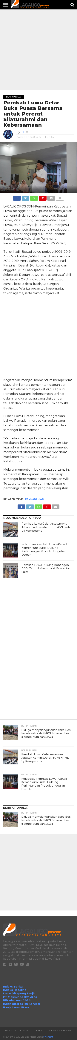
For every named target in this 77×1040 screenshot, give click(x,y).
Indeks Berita (13, 986)
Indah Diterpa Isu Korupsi (21, 1004)
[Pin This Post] (43, 197)
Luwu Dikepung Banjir (19, 993)
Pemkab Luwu (34, 499)
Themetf (48, 1037)
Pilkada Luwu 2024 (17, 1000)
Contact (25, 1030)
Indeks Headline (14, 990)
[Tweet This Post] (25, 197)
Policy (38, 1030)
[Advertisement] (38, 49)
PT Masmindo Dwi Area (20, 997)
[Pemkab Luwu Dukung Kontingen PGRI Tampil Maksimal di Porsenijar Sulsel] (10, 570)
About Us (10, 1030)
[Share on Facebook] (17, 197)
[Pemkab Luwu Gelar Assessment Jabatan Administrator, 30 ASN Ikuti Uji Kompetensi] (10, 529)
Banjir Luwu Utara (16, 1007)
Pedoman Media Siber (60, 1030)
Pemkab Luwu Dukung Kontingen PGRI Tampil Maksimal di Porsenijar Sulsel (45, 568)
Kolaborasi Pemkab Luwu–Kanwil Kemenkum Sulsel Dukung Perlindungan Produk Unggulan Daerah (44, 549)
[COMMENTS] (60, 197)
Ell (22, 132)
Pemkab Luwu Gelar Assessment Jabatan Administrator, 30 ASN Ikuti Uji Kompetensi (45, 527)
